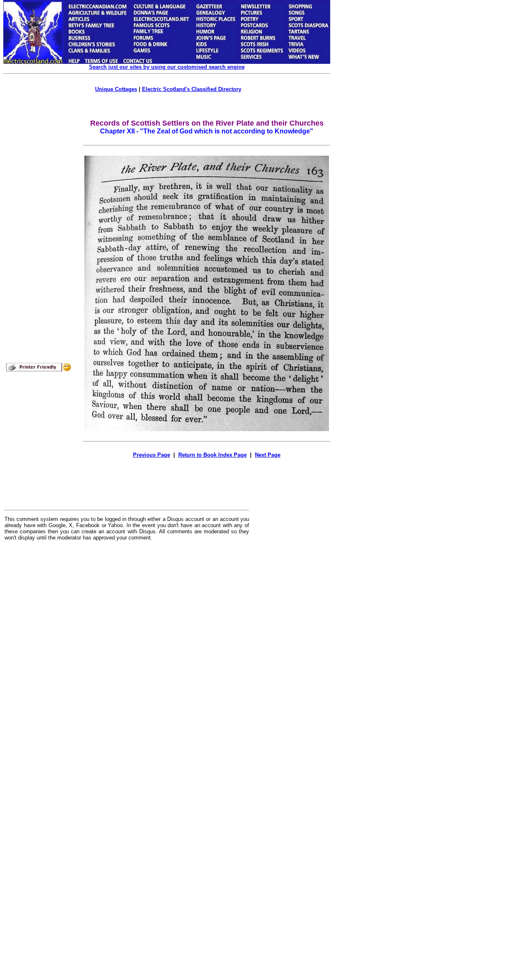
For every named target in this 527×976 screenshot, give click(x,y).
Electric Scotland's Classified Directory (191, 89)
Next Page (267, 455)
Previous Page (151, 455)
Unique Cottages (116, 89)
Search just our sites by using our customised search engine (167, 67)
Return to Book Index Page (212, 455)
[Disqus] (127, 649)
